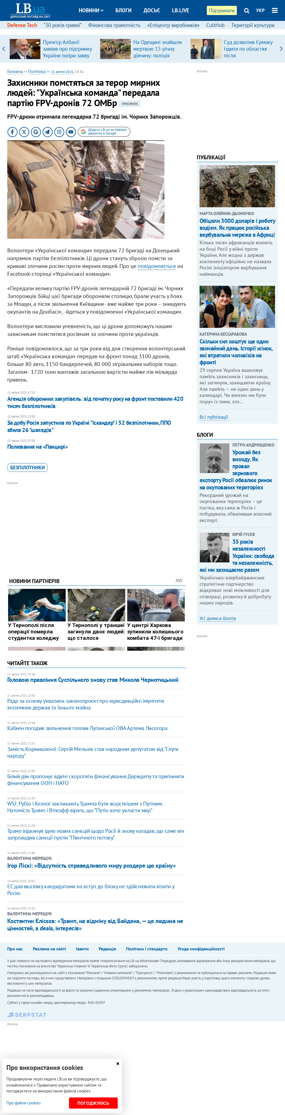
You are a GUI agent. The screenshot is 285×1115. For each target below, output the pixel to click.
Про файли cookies (23, 1103)
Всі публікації (214, 417)
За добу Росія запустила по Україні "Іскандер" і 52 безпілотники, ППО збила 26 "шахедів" (89, 426)
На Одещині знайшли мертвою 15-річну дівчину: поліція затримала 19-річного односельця (158, 55)
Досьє (152, 10)
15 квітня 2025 (62, 71)
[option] (52, 49)
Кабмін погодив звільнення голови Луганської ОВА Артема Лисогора (87, 728)
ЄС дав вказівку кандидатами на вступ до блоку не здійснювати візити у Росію (90, 890)
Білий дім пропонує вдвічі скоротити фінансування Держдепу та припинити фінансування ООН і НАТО (95, 780)
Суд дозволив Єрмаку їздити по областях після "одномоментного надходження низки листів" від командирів (249, 59)
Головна (15, 71)
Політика (37, 71)
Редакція (107, 948)
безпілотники (27, 467)
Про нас (15, 948)
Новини (89, 10)
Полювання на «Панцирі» (37, 446)
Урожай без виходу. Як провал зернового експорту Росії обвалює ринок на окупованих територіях (236, 469)
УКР (260, 10)
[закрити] (117, 1064)
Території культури (252, 25)
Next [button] (281, 49)
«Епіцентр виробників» (173, 25)
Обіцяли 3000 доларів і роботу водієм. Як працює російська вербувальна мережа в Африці (237, 227)
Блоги (124, 10)
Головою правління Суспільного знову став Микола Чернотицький (92, 680)
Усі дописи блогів (218, 618)
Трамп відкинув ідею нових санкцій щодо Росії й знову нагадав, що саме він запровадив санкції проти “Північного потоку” (95, 834)
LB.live (180, 10)
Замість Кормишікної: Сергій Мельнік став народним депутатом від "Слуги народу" (92, 752)
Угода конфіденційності (201, 948)
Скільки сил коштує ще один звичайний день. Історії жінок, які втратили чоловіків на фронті (236, 352)
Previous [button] (3, 49)
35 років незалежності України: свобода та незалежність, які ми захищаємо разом (237, 556)
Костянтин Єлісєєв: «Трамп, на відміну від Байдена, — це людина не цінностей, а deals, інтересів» (95, 924)
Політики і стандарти (147, 948)
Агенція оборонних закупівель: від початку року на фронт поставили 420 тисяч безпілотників (95, 402)
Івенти (82, 948)
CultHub (215, 25)
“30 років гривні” (63, 25)
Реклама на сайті (49, 948)
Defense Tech (22, 25)
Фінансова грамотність (114, 25)
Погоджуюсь (93, 1103)
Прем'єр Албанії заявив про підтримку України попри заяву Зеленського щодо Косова (67, 55)
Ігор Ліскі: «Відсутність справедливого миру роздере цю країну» (91, 865)
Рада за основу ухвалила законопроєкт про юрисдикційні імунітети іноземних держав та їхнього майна (85, 704)
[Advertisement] (96, 525)
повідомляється (157, 266)
